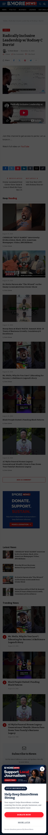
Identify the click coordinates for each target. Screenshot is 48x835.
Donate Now (24, 815)
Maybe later (24, 822)
